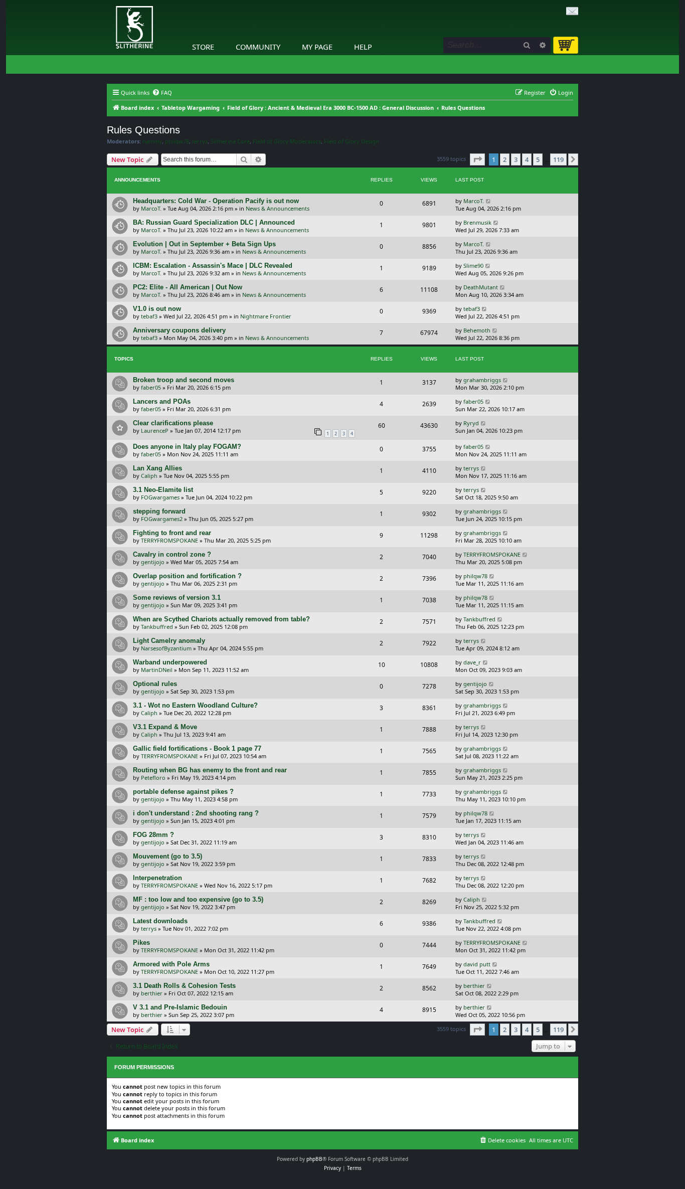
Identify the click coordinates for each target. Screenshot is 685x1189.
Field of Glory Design (351, 141)
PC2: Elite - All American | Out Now (187, 287)
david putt (476, 964)
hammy (152, 141)
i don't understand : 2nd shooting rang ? (196, 813)
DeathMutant (480, 287)
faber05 (151, 387)
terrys (200, 141)
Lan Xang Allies (157, 468)
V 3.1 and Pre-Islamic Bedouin (180, 1007)
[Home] (109, 2)
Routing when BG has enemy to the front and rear (210, 770)
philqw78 (177, 141)
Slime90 (473, 265)
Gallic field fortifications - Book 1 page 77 (197, 748)
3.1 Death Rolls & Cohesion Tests (184, 985)
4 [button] (527, 159)
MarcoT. (151, 208)
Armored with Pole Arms (171, 964)
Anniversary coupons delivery (179, 330)
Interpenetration (157, 878)
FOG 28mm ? (153, 834)
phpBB (314, 1158)
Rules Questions (143, 129)
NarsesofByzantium (166, 648)
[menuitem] (162, 93)
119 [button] (558, 159)
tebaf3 (149, 316)
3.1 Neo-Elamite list (163, 489)
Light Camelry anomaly (169, 640)
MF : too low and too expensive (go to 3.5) (198, 899)
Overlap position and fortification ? (187, 576)
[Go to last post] (488, 201)
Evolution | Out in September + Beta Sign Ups (204, 244)
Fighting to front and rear (172, 533)
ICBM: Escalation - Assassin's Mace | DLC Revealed (212, 265)
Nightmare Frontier (265, 316)
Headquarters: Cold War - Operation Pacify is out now (216, 201)
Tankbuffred (157, 626)
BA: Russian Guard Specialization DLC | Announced (214, 222)
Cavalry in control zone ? (172, 554)
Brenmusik (477, 222)
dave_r (472, 662)
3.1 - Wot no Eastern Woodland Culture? (195, 705)
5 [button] (538, 159)
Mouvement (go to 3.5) (167, 856)
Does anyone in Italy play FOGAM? (187, 446)
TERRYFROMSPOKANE (169, 540)
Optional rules (155, 684)
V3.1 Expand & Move (165, 727)
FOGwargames (160, 497)
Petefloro (153, 777)
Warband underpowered (170, 662)
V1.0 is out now (157, 308)
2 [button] (504, 159)
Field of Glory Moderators (287, 141)
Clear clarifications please (173, 423)
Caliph (149, 475)
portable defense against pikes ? (183, 791)
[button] (477, 159)
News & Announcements (277, 208)
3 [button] (516, 159)
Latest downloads (160, 921)
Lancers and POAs (162, 401)
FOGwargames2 (162, 519)
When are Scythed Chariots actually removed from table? (221, 619)
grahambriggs (482, 380)
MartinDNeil (157, 669)
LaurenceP (154, 430)
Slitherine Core (230, 141)
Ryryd (471, 423)
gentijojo (152, 562)
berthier (151, 993)
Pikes (141, 942)
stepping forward (159, 511)
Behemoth (476, 330)
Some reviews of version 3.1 (177, 597)
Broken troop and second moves (183, 380)
